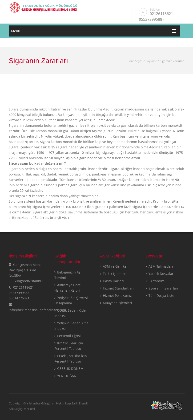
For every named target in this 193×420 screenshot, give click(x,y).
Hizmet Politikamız (117, 295)
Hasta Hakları (113, 281)
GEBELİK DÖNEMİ (70, 368)
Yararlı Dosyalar (160, 273)
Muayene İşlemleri (117, 303)
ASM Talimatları (160, 266)
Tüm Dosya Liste (161, 295)
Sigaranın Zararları (163, 288)
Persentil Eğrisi (68, 336)
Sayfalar (151, 61)
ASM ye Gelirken (115, 266)
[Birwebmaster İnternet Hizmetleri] (167, 409)
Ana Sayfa (135, 61)
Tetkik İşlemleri (114, 273)
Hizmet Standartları (118, 288)
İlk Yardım (156, 281)
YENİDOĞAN (66, 376)
